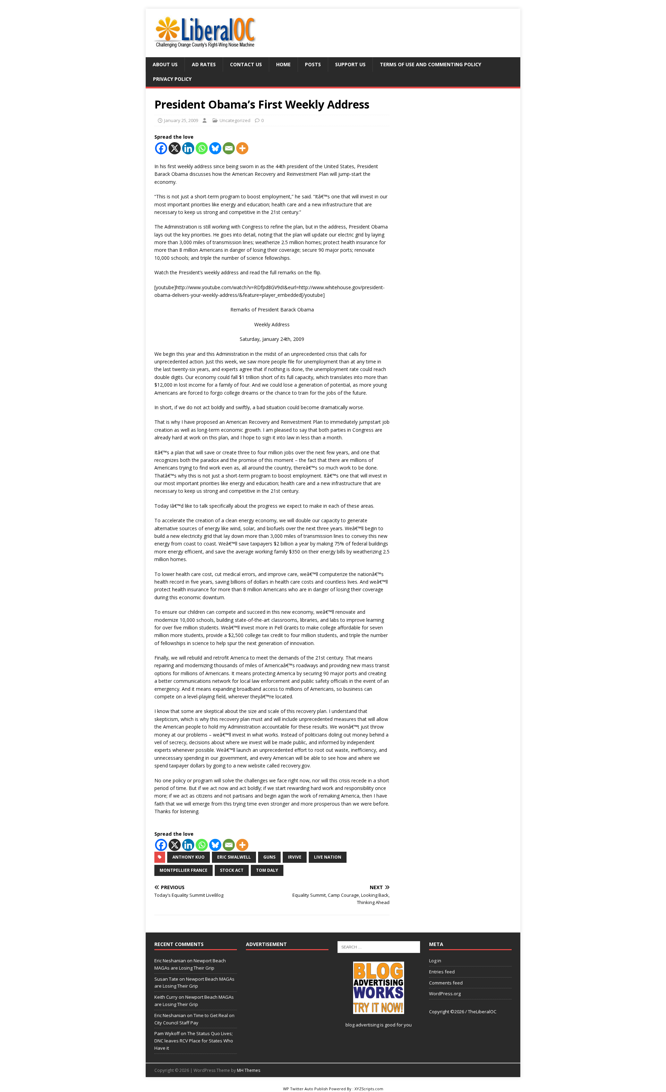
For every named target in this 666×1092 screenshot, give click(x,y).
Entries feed (442, 972)
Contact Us (246, 64)
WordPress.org (445, 993)
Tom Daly (267, 870)
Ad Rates (204, 64)
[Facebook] (161, 148)
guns (269, 857)
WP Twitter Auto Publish (305, 1088)
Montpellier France (183, 870)
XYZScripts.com (369, 1088)
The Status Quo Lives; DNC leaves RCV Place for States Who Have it (193, 1040)
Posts (313, 64)
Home (283, 64)
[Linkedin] (188, 148)
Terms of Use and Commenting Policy (430, 64)
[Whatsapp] (202, 148)
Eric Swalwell (234, 857)
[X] (175, 148)
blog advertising (362, 1025)
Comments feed (446, 983)
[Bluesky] (215, 148)
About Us (165, 64)
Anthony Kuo (188, 857)
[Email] (229, 148)
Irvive (294, 857)
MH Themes (248, 1070)
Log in (435, 960)
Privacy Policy (172, 79)
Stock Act (232, 870)
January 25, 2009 (181, 120)
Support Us (350, 64)
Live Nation (327, 857)
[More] (242, 148)
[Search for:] (379, 946)
